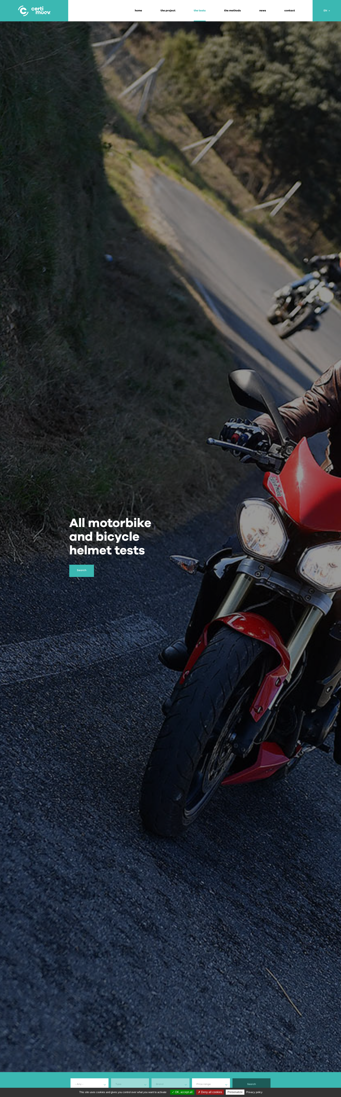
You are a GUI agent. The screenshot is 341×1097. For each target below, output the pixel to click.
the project (168, 10)
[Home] (34, 10)
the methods (232, 10)
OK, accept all (183, 1092)
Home (138, 10)
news (262, 10)
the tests (200, 10)
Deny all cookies (211, 1092)
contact (289, 10)
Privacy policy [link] (254, 1092)
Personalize (235, 1092)
